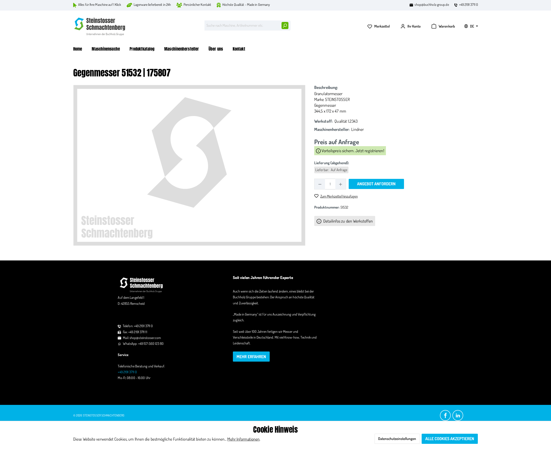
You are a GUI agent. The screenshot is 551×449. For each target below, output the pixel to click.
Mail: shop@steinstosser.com (142, 338)
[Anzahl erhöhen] (340, 184)
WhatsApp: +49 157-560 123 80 (143, 343)
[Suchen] (285, 25)
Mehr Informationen (243, 439)
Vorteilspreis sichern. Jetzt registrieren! (352, 150)
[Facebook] (445, 415)
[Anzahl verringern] (319, 184)
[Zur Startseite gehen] (100, 26)
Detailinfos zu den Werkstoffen (347, 221)
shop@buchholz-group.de (432, 4)
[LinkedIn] (457, 415)
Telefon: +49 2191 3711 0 (138, 326)
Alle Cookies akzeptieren (449, 438)
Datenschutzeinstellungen (397, 438)
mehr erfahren (251, 356)
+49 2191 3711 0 (468, 4)
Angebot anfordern (376, 183)
